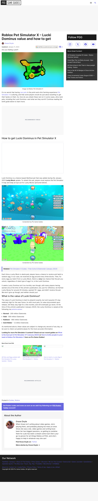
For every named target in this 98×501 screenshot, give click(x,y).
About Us (5, 467)
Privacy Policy (31, 467)
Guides (11, 400)
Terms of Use (41, 467)
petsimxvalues (16, 309)
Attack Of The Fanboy (23, 462)
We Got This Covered (55, 462)
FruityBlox (39, 464)
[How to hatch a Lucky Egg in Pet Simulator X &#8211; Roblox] (53, 350)
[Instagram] (70, 44)
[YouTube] (93, 44)
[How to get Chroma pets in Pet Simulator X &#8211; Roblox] (32, 350)
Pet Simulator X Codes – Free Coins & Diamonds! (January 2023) (33, 269)
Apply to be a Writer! (53, 467)
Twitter (34, 442)
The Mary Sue (18, 464)
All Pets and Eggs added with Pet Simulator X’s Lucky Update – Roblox (11, 359)
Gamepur (12, 462)
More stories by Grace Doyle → (28, 445)
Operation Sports (7, 464)
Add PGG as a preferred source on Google (47, 47)
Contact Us (12, 467)
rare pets (23, 92)
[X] (77, 44)
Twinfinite (5, 462)
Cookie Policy (22, 467)
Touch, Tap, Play (29, 464)
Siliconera (44, 462)
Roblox (17, 400)
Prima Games (36, 462)
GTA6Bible (56, 464)
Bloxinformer (47, 464)
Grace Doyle (9, 43)
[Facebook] (85, 44)
